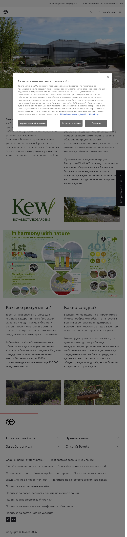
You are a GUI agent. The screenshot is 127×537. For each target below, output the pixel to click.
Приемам (96, 123)
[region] (62, 102)
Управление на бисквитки (32, 123)
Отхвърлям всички (71, 123)
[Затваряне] (107, 77)
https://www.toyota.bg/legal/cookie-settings (79, 114)
